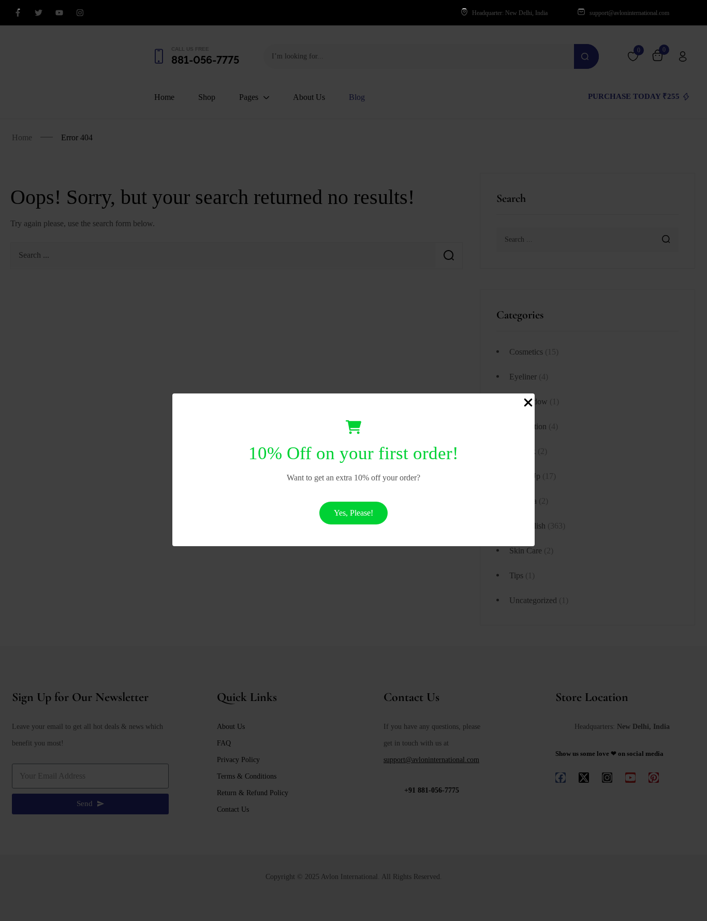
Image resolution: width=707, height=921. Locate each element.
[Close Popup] (528, 401)
